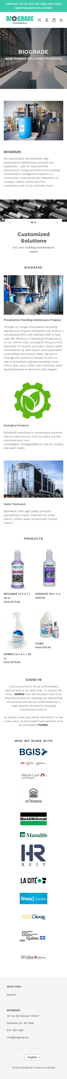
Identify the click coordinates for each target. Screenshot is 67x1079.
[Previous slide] (9, 222)
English (32, 1057)
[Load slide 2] (35, 222)
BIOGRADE (27, 1067)
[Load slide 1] (32, 222)
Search (11, 994)
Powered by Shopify (44, 1067)
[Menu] (61, 20)
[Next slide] (57, 222)
